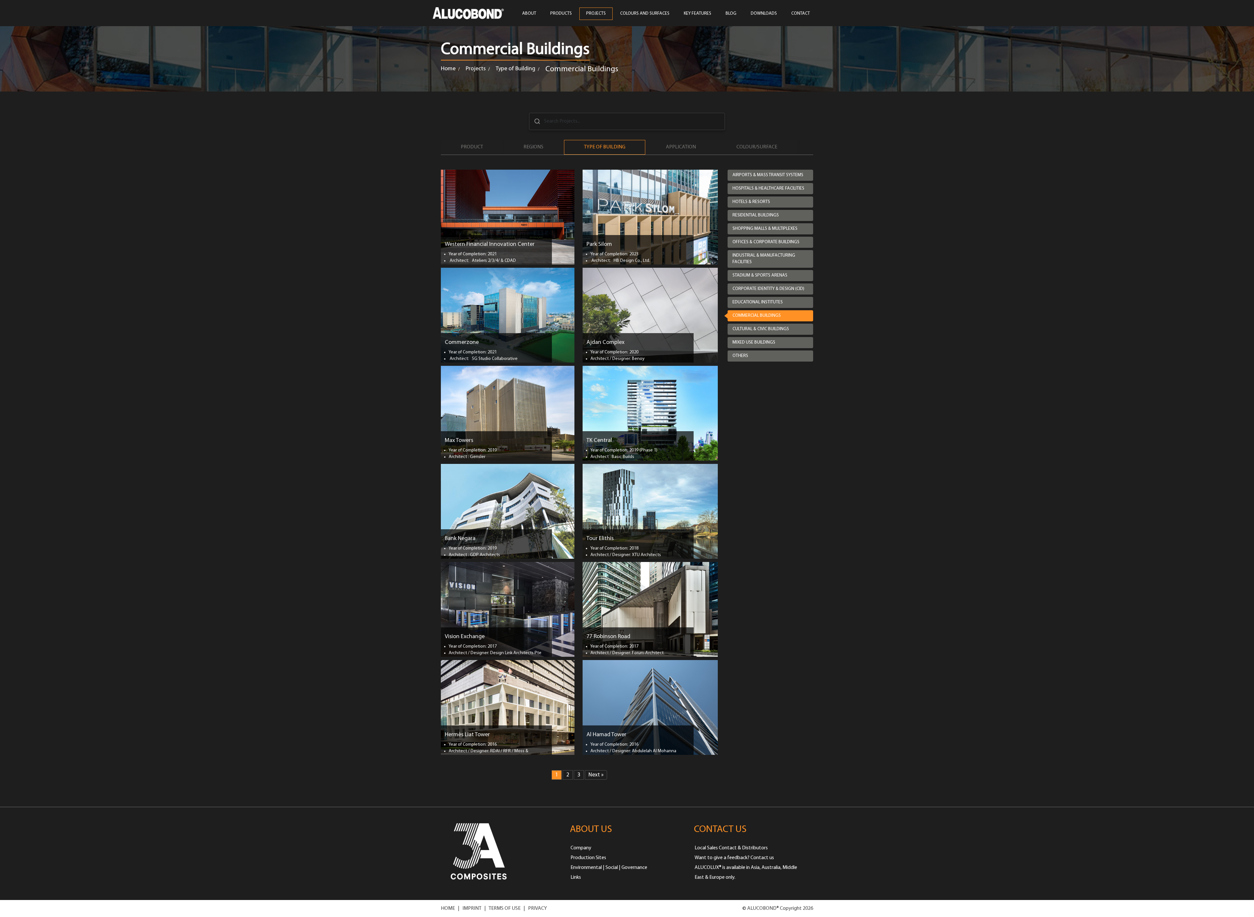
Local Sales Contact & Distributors (731, 848)
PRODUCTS (561, 13)
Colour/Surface (756, 147)
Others (740, 355)
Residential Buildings (755, 215)
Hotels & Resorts (751, 201)
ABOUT (529, 13)
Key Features (697, 13)
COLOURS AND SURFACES (644, 13)
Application (681, 147)
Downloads (764, 13)
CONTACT (800, 13)
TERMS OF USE (505, 908)
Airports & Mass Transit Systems (767, 175)
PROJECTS (596, 13)
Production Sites (588, 857)
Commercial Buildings (756, 315)
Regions (533, 147)
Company (581, 848)
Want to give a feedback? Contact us (734, 857)
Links (576, 877)
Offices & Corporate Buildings (765, 242)
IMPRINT (471, 908)
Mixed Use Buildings (753, 342)
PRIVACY (537, 908)
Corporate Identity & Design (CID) (768, 288)
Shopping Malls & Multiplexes (764, 228)
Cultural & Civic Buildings (760, 329)
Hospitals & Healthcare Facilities (768, 188)
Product (472, 147)
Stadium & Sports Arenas (759, 275)
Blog (731, 13)
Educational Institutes (757, 302)
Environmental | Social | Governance (609, 867)
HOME (448, 908)
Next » (595, 775)
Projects (476, 69)
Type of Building (515, 69)
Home (448, 69)
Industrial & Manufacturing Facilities (763, 258)
